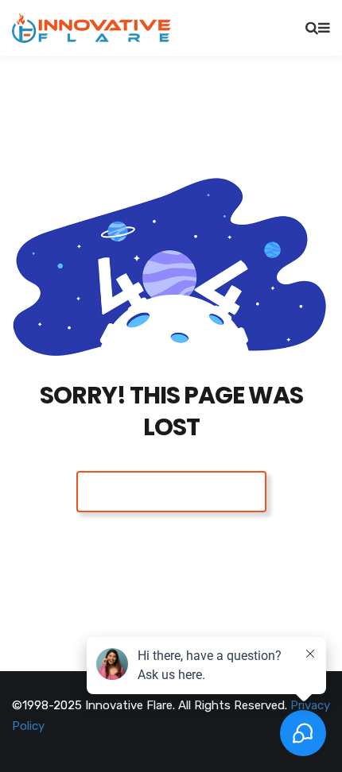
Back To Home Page (171, 491)
